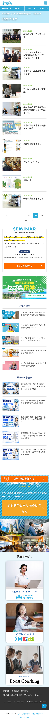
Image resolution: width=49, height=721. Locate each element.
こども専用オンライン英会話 (24, 634)
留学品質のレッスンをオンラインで (24, 592)
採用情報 (24, 691)
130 (28, 215)
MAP (44, 706)
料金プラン (18, 8)
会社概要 (6, 691)
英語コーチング (24, 676)
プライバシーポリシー (33, 695)
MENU (45, 4)
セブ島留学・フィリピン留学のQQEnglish (16, 14)
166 (25, 220)
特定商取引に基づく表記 (12, 695)
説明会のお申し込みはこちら (24, 508)
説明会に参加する (24, 266)
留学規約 (15, 691)
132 (42, 215)
